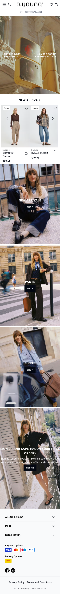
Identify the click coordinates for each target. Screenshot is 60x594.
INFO (8, 526)
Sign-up (30, 467)
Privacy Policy (16, 582)
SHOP (30, 207)
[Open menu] (3, 4)
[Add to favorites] (26, 108)
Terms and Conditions (39, 582)
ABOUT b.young (14, 517)
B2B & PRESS (12, 535)
